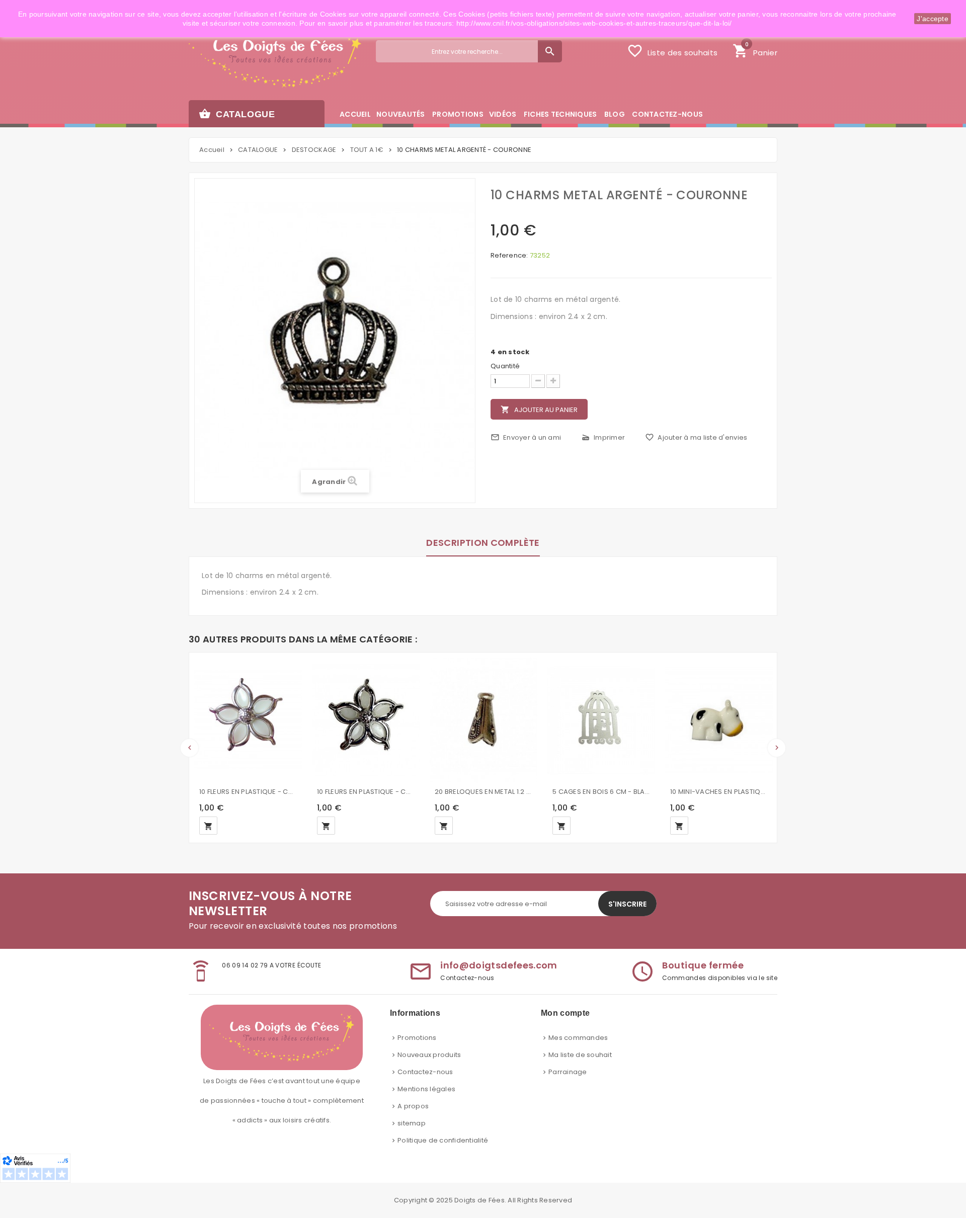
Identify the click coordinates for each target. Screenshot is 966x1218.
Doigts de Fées (479, 1200)
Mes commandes (578, 1037)
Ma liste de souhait (580, 1055)
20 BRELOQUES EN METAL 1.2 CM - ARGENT (483, 791)
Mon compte (565, 1013)
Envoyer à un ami (526, 437)
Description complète (482, 542)
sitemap (411, 1123)
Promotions (417, 1037)
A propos (413, 1106)
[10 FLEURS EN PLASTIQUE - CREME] (248, 719)
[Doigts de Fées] (275, 59)
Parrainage (567, 1072)
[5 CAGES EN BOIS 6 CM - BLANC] (601, 719)
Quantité (505, 366)
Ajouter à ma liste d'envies (696, 437)
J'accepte (932, 19)
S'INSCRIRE (627, 904)
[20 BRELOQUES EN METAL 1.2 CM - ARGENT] (483, 719)
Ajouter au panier (539, 410)
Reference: (509, 255)
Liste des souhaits (672, 51)
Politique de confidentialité (442, 1140)
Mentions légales (426, 1089)
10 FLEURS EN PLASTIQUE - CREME (248, 791)
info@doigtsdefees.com (498, 965)
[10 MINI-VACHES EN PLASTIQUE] (719, 719)
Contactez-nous (425, 1072)
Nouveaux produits (429, 1055)
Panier (755, 50)
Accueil (211, 149)
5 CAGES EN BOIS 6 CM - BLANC (601, 791)
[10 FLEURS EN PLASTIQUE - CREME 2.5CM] (366, 719)
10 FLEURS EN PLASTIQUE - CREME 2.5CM (366, 791)
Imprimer (603, 437)
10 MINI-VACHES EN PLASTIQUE (719, 791)
